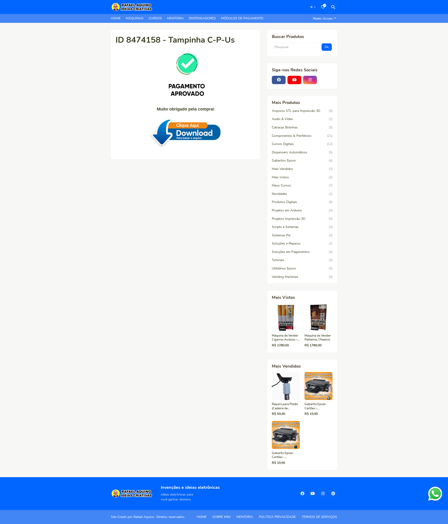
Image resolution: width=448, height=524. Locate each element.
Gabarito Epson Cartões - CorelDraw (315, 406)
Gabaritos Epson (302, 160)
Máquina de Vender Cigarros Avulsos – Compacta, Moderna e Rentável (285, 338)
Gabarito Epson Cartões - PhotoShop (282, 455)
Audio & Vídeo (302, 119)
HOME (116, 18)
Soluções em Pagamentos (302, 252)
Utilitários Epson (302, 268)
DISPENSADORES (202, 18)
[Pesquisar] (333, 7)
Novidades (302, 194)
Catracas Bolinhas (302, 127)
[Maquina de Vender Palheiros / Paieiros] (318, 317)
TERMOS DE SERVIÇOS (319, 517)
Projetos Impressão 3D (302, 219)
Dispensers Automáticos (302, 152)
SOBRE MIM (221, 517)
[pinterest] (333, 493)
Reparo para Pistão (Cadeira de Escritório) (285, 406)
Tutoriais (302, 260)
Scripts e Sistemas (302, 227)
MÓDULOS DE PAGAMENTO (242, 18)
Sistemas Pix (302, 235)
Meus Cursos (302, 185)
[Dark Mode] (313, 7)
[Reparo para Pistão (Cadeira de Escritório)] (286, 386)
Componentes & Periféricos (302, 136)
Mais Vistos (302, 177)
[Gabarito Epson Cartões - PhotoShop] (286, 435)
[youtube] (294, 80)
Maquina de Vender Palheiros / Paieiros (317, 338)
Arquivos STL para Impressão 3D (302, 111)
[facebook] (279, 80)
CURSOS (155, 18)
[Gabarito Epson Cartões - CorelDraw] (318, 386)
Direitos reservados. (170, 517)
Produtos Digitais (302, 202)
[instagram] (310, 80)
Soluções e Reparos (302, 243)
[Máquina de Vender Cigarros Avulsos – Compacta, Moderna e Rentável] (286, 317)
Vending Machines (302, 277)
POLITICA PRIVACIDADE (277, 517)
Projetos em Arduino (302, 210)
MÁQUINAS (135, 18)
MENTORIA (175, 18)
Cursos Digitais (302, 144)
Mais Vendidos (302, 169)
